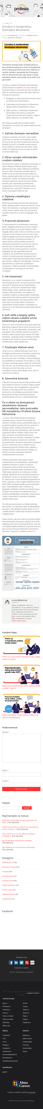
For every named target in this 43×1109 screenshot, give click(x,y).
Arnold (25, 1003)
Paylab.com (27, 1022)
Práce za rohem (8, 1019)
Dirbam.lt (6, 1045)
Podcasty (5, 871)
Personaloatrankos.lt (10, 1054)
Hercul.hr (26, 1045)
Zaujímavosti (6, 899)
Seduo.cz (26, 1010)
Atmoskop (6, 1022)
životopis (19, 38)
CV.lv (4, 1038)
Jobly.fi (5, 1072)
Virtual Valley (27, 1048)
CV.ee (5, 1042)
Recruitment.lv (7, 1058)
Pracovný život (7, 881)
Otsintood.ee (7, 1051)
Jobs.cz (5, 1003)
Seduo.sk (26, 1013)
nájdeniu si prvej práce (25, 87)
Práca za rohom (8, 1016)
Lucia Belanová (12, 35)
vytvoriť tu (31, 531)
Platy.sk (25, 1019)
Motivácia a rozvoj (8, 867)
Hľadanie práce (32, 35)
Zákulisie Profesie (8, 894)
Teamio (25, 1006)
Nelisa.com (6, 1026)
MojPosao (26, 1035)
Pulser (25, 1051)
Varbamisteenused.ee (10, 1061)
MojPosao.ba (27, 1038)
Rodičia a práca (7, 890)
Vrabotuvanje (27, 1042)
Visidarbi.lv (6, 1048)
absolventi (11, 38)
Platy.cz (25, 1016)
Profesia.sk (6, 1006)
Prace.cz (5, 1013)
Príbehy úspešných (8, 885)
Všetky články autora (19, 621)
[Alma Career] (21, 1084)
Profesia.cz (6, 1010)
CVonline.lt (6, 1035)
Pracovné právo (7, 876)
